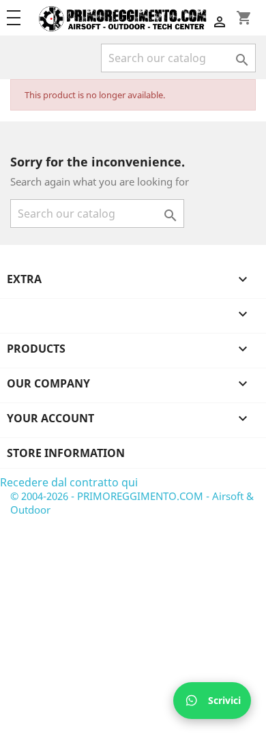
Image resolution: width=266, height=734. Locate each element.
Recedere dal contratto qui (69, 482)
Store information (66, 452)
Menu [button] (19, 17)
